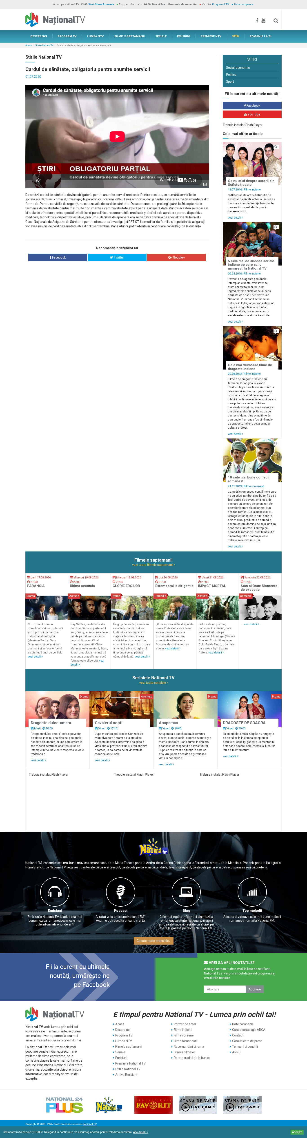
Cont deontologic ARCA (248, 1030)
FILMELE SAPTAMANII (129, 36)
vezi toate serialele (153, 682)
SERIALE (161, 36)
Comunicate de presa (247, 1041)
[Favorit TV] (153, 1105)
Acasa (28, 45)
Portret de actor (185, 1024)
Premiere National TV (130, 1063)
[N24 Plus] (64, 1105)
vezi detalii (235, 217)
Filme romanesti (254, 486)
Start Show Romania (101, 4)
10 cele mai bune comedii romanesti (248, 479)
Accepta (297, 1132)
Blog (186, 911)
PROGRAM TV (67, 36)
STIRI (235, 36)
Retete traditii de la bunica (192, 1058)
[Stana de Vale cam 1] (198, 1105)
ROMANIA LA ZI (260, 36)
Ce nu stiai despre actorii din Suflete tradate (251, 183)
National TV (89, 1124)
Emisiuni (55, 911)
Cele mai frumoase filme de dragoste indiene (250, 367)
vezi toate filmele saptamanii (153, 565)
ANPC (236, 1052)
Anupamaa (168, 723)
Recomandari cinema (189, 1046)
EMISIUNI (183, 36)
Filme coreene (184, 1035)
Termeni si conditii (245, 1046)
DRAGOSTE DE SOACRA (244, 723)
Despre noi (122, 1030)
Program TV (124, 1035)
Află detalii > (140, 1132)
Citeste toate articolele (153, 941)
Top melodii (252, 911)
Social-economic (238, 67)
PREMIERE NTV (211, 36)
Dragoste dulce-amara (51, 723)
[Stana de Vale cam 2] (242, 1105)
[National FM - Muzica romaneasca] (109, 1105)
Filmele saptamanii (128, 1046)
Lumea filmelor (184, 1052)
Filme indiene (252, 189)
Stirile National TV (44, 45)
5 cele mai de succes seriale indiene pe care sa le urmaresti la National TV (251, 264)
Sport (230, 81)
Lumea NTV (123, 1041)
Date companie (243, 4)
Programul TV (220, 4)
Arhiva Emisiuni (126, 1074)
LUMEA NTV (95, 36)
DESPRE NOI (38, 36)
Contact (237, 1035)
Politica (231, 74)
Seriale (120, 1052)
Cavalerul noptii (109, 723)
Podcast (120, 911)
